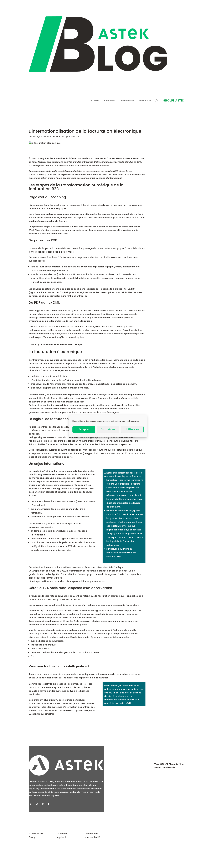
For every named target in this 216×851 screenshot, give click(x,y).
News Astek (145, 100)
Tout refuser (108, 429)
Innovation (109, 100)
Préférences (132, 429)
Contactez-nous (123, 789)
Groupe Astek (121, 772)
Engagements (126, 100)
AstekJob (118, 780)
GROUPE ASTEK (173, 100)
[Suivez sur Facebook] (48, 804)
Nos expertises (122, 764)
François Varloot (42, 136)
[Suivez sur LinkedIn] (31, 804)
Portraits (94, 100)
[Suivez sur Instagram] (37, 804)
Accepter (84, 429)
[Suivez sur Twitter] (42, 804)
